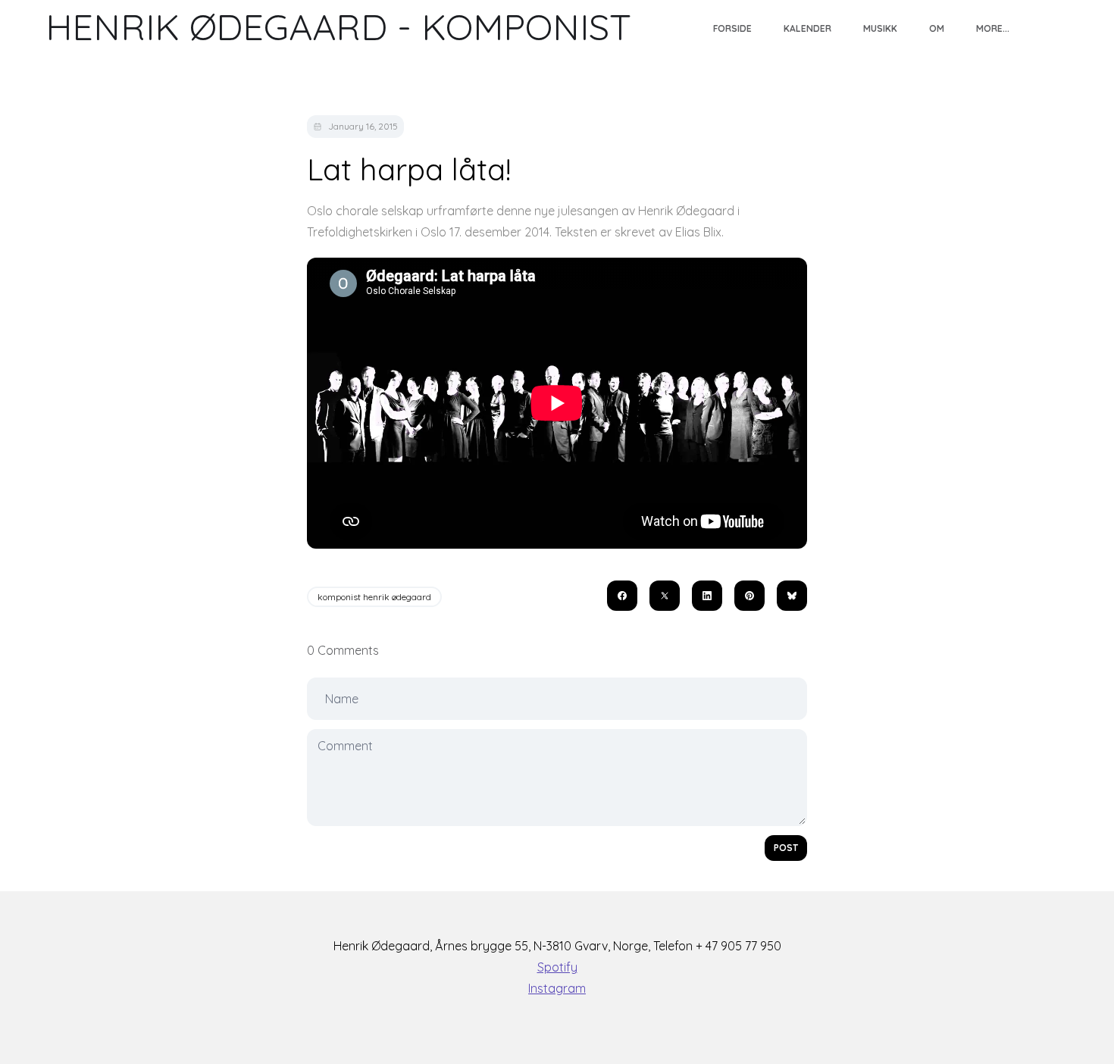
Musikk (880, 28)
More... (992, 28)
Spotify (557, 967)
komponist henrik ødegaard (374, 596)
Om (936, 28)
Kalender (807, 28)
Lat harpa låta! (409, 169)
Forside (732, 28)
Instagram (557, 988)
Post (786, 847)
